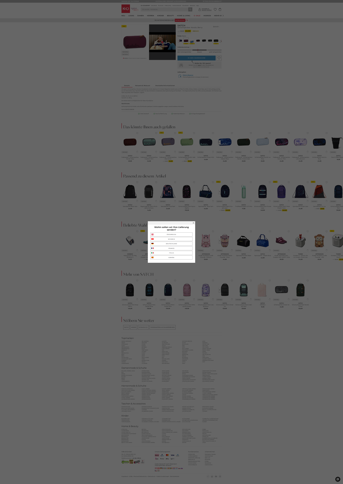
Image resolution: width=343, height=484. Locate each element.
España (171, 257)
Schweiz (171, 239)
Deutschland (171, 243)
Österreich (171, 234)
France (171, 248)
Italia (171, 253)
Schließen (193, 223)
